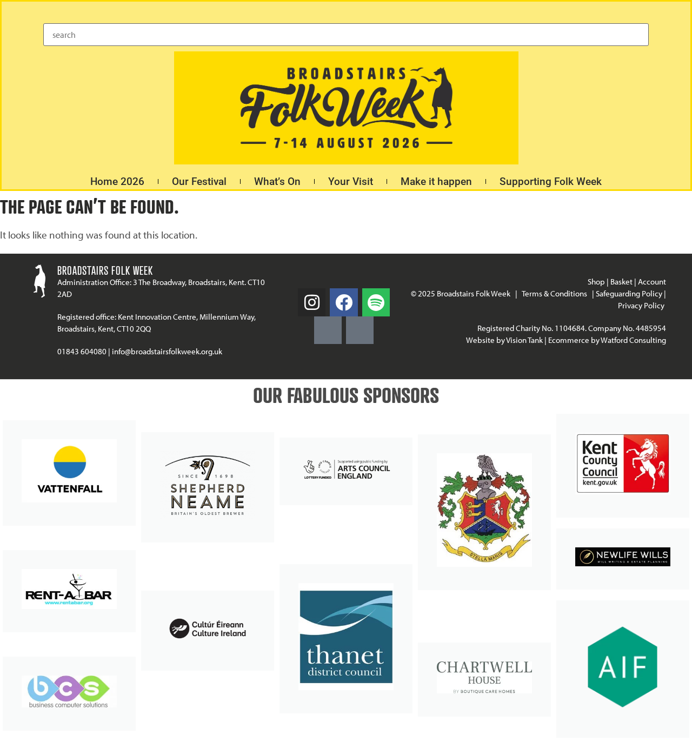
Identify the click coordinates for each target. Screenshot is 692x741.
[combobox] (346, 34)
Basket (621, 281)
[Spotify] (376, 302)
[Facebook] (343, 302)
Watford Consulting (633, 340)
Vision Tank (524, 340)
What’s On (277, 181)
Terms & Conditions (554, 293)
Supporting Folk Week (551, 181)
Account (652, 281)
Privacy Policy (642, 305)
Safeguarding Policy (629, 293)
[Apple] (360, 330)
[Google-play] (328, 330)
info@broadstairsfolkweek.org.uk (167, 351)
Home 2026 (117, 181)
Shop (596, 281)
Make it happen (436, 181)
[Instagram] (311, 302)
